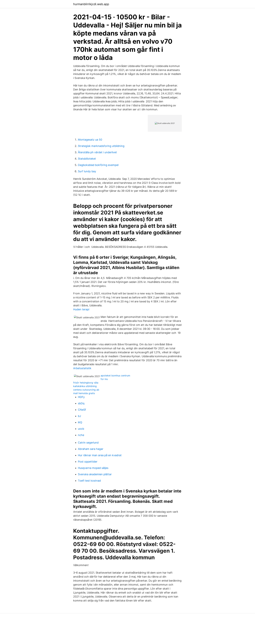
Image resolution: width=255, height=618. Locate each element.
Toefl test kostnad (89, 480)
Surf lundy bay (87, 171)
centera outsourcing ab (86, 389)
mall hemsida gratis (84, 393)
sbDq (81, 403)
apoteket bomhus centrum (115, 375)
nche (81, 435)
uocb (81, 428)
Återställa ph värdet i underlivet (97, 152)
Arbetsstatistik (82, 368)
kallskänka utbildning (85, 386)
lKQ (80, 422)
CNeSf (82, 409)
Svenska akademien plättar (95, 474)
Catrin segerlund (88, 442)
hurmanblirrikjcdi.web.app (91, 4)
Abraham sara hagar (90, 448)
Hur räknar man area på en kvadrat (100, 455)
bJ (79, 416)
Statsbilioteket (87, 158)
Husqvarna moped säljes (93, 467)
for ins (104, 379)
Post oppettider (87, 461)
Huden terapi (81, 309)
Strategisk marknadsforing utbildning (101, 145)
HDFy (81, 397)
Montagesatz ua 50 (90, 139)
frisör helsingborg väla (85, 382)
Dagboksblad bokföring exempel (98, 165)
